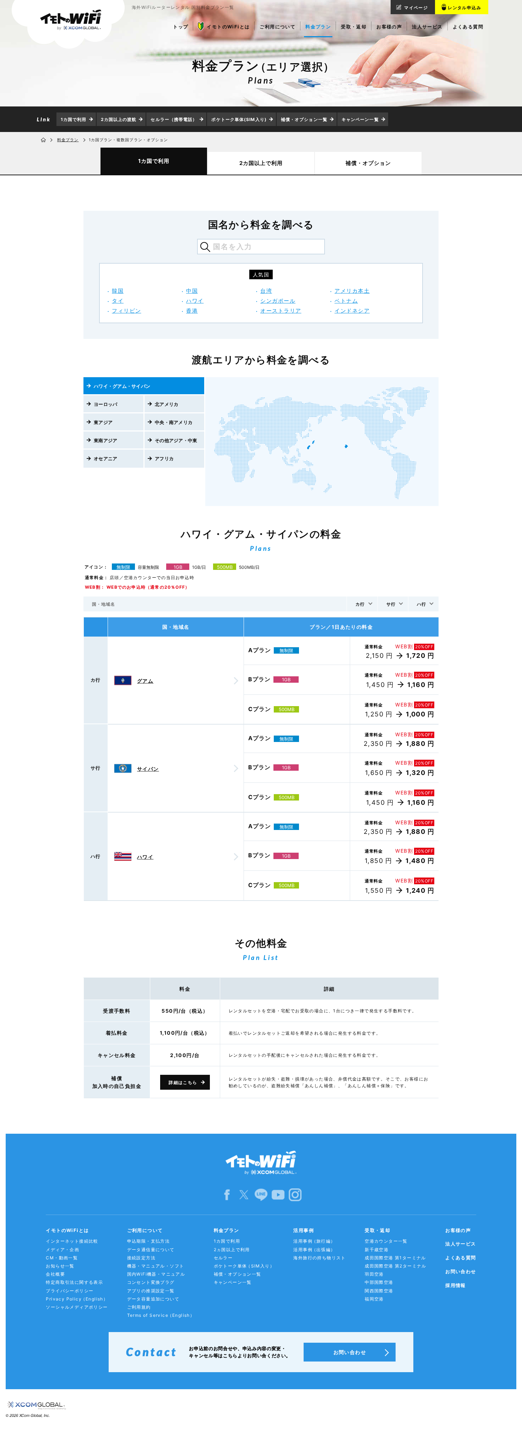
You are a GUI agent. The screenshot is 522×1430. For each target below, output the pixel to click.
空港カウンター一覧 (386, 1241)
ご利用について (145, 1230)
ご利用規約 (139, 1307)
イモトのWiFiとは (67, 1230)
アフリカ (164, 458)
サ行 (391, 604)
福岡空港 (374, 1299)
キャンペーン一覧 (360, 119)
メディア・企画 (62, 1249)
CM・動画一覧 (62, 1257)
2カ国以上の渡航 (119, 119)
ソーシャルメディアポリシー (77, 1307)
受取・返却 (377, 1230)
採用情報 (455, 1285)
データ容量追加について (153, 1299)
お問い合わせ (460, 1271)
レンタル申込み (464, 7)
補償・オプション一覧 (304, 119)
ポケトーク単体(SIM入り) (238, 119)
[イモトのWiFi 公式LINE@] (261, 1194)
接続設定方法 (141, 1257)
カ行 (360, 604)
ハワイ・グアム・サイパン (122, 386)
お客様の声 (458, 1230)
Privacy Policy (77, 1299)
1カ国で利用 (74, 119)
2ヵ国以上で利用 (232, 1249)
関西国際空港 (379, 1290)
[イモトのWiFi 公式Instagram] (295, 1194)
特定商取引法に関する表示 (74, 1282)
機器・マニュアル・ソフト (155, 1266)
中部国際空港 (379, 1282)
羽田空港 (374, 1274)
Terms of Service (161, 1315)
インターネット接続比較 (72, 1241)
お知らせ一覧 (60, 1266)
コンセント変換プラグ (151, 1282)
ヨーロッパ (105, 404)
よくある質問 (460, 1257)
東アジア (103, 422)
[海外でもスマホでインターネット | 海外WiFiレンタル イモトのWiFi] (68, 24)
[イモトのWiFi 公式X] (244, 1194)
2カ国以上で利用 (261, 163)
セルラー (223, 1257)
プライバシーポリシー (69, 1290)
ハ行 (421, 604)
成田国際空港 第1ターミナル (395, 1257)
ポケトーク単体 (244, 1266)
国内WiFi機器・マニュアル (156, 1274)
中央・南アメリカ (173, 422)
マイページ (416, 7)
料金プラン (68, 139)
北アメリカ (166, 404)
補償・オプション (368, 163)
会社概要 (55, 1274)
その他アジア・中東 (176, 440)
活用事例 (303, 1230)
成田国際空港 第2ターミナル (395, 1266)
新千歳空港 (376, 1249)
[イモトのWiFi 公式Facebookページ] (227, 1194)
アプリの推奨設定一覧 (151, 1290)
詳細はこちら (183, 1082)
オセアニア (105, 458)
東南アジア (105, 440)
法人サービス (460, 1244)
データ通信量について (151, 1249)
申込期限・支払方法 (148, 1241)
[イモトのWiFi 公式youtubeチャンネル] (278, 1194)
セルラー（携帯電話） (174, 119)
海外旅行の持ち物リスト (319, 1257)
